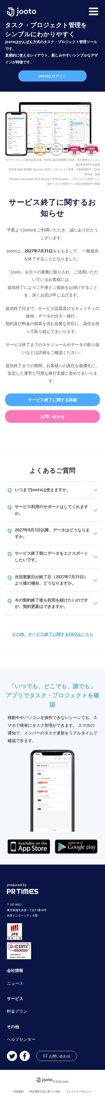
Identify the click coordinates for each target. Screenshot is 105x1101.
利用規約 (19, 1091)
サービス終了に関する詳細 (52, 400)
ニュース (15, 983)
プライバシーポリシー (78, 1091)
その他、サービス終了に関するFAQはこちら (52, 634)
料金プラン (17, 1011)
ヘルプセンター (21, 1039)
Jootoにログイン (52, 75)
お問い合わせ (52, 416)
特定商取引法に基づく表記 (45, 1091)
